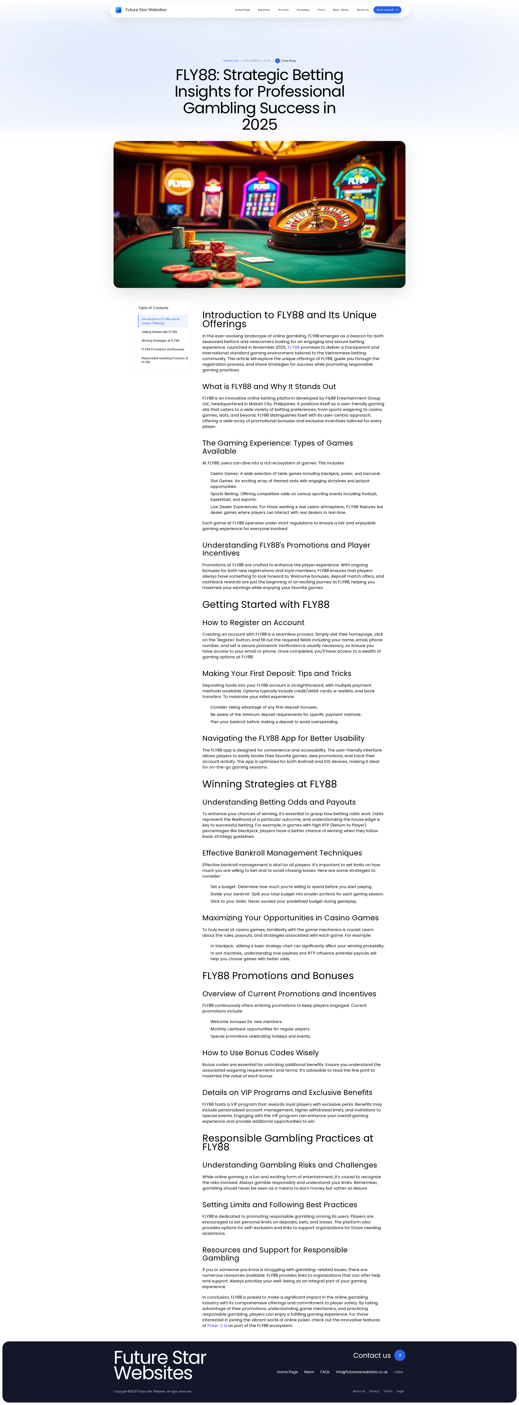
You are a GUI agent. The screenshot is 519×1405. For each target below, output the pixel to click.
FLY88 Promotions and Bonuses (163, 349)
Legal (400, 1391)
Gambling (231, 60)
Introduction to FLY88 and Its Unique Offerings (161, 321)
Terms (387, 1391)
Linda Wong (289, 60)
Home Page (287, 1371)
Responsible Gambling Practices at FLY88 (165, 360)
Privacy (374, 1391)
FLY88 (293, 347)
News (309, 1371)
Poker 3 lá (217, 1325)
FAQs (325, 1371)
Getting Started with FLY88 (159, 332)
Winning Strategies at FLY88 (160, 340)
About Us (359, 1391)
